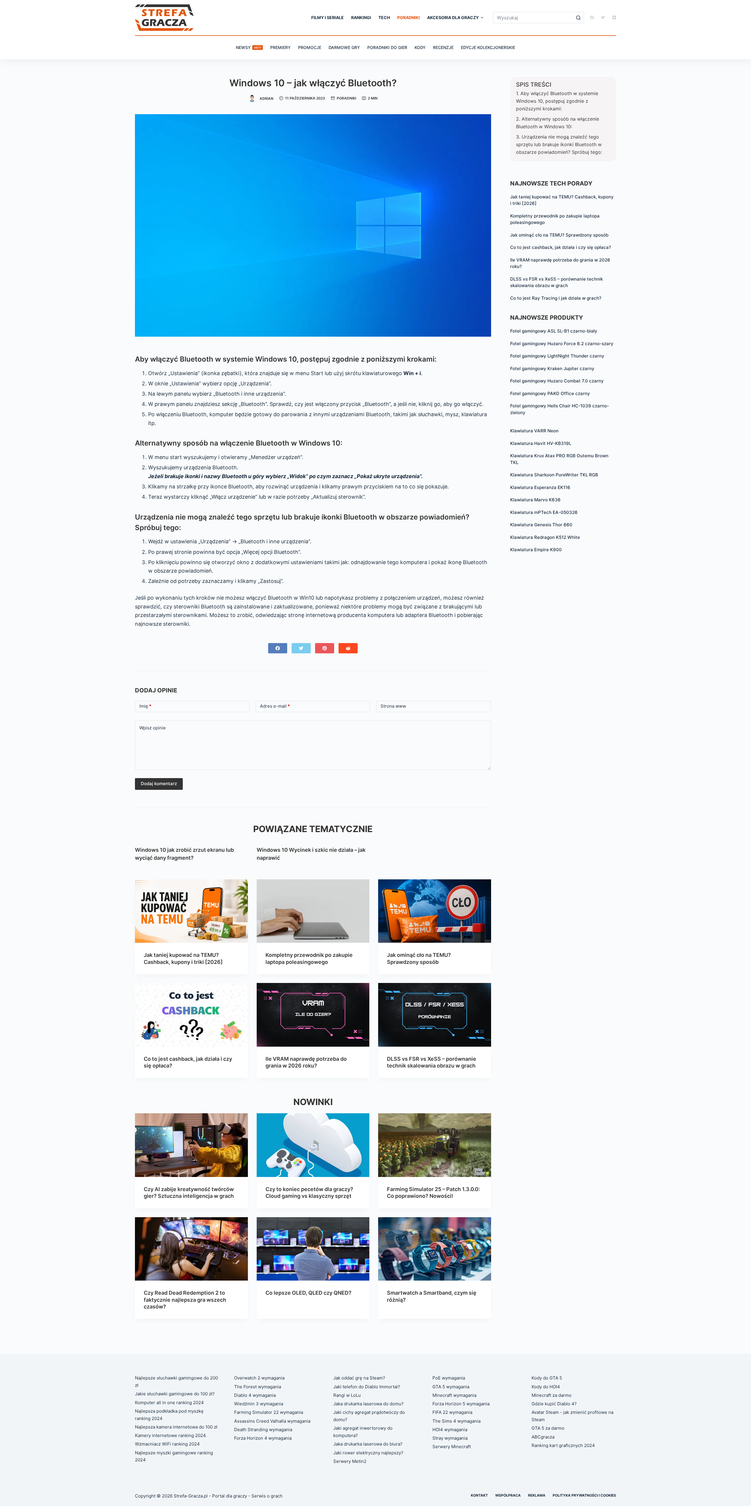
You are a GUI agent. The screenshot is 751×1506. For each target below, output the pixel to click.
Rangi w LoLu (347, 1395)
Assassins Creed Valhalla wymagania (272, 1421)
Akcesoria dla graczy (453, 17)
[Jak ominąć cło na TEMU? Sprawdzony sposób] (434, 911)
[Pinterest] (324, 648)
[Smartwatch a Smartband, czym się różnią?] (434, 1249)
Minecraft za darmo (551, 1395)
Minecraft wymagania (454, 1395)
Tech (384, 17)
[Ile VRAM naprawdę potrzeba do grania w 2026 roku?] (313, 1014)
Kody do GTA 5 (547, 1378)
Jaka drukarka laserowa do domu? (368, 1404)
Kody (420, 47)
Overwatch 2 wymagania (259, 1378)
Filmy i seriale (327, 17)
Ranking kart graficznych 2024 (563, 1445)
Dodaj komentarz (159, 783)
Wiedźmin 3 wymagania (258, 1404)
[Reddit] (348, 648)
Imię (145, 706)
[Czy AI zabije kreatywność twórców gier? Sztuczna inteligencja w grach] (191, 1145)
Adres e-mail (275, 706)
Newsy (248, 47)
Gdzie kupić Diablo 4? (554, 1404)
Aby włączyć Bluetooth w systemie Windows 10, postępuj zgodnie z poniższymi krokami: (557, 101)
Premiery (280, 47)
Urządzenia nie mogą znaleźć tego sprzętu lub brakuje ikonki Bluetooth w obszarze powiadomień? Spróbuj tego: (559, 144)
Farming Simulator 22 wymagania (268, 1412)
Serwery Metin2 (349, 1461)
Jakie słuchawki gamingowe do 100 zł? (175, 1394)
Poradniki (408, 17)
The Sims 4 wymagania (456, 1421)
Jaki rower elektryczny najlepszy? (368, 1453)
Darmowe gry (344, 47)
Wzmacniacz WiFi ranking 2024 (167, 1444)
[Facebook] (592, 17)
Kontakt (479, 1495)
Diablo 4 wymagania (255, 1395)
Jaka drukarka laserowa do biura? (367, 1444)
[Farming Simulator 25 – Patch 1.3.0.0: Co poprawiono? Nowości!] (434, 1145)
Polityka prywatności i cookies (584, 1495)
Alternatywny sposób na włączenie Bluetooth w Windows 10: (557, 122)
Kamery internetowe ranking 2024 (170, 1435)
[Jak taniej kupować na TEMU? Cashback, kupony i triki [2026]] (191, 911)
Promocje (309, 47)
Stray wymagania (450, 1438)
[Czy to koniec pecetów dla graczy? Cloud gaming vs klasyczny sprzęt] (313, 1145)
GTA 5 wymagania (450, 1386)
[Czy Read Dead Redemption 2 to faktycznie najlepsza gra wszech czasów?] (191, 1249)
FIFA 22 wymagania (452, 1412)
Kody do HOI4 (546, 1386)
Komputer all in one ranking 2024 (169, 1402)
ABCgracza (543, 1437)
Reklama (536, 1495)
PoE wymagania (448, 1378)
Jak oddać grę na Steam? (359, 1378)
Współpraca (508, 1495)
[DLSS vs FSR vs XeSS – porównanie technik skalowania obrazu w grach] (434, 1014)
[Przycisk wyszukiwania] (578, 17)
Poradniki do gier (387, 47)
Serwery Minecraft (451, 1446)
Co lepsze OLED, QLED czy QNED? (308, 1293)
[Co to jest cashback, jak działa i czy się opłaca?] (191, 1014)
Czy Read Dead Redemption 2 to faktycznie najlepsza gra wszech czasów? (185, 1300)
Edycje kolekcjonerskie (488, 47)
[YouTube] (614, 17)
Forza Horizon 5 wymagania (461, 1404)
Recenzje (443, 47)
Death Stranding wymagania (263, 1429)
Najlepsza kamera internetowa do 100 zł (176, 1427)
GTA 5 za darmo (548, 1428)
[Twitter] (603, 17)
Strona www (393, 706)
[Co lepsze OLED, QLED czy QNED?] (313, 1249)
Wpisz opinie (152, 728)
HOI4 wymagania (449, 1429)
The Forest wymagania (257, 1386)
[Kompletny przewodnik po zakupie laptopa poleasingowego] (313, 911)
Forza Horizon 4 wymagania (263, 1438)
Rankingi (361, 17)
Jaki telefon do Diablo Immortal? (366, 1386)
